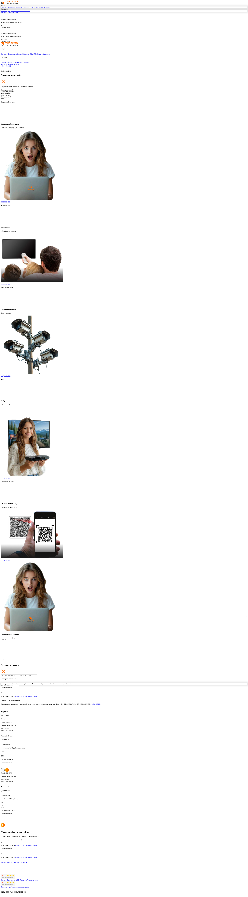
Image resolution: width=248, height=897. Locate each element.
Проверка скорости (12, 11)
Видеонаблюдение (43, 7)
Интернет (4, 7)
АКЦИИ (16, 862)
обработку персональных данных (26, 696)
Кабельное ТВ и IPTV (29, 7)
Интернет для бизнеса (15, 7)
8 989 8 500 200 (6, 66)
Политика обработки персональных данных (15, 887)
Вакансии (10, 862)
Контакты (15, 12)
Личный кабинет (6, 12)
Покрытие (23, 862)
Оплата (3, 11)
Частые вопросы (24, 11)
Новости (3, 862)
